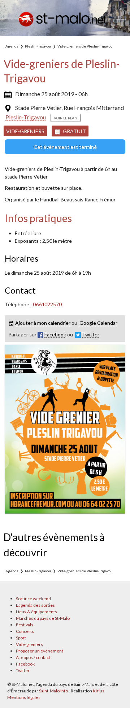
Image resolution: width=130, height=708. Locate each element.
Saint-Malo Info (53, 690)
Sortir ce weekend (33, 598)
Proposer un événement (39, 651)
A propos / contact (33, 657)
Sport (21, 638)
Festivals (24, 624)
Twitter (23, 670)
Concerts (25, 631)
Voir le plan (65, 118)
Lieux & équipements (36, 611)
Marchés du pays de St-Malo (43, 618)
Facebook (25, 664)
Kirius (98, 690)
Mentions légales (23, 697)
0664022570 (47, 304)
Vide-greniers (25, 131)
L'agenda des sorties (35, 605)
